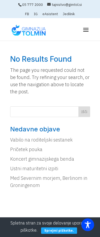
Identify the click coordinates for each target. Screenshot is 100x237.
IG (36, 14)
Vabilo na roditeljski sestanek (41, 140)
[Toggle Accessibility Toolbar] (88, 225)
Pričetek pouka (26, 149)
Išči (84, 111)
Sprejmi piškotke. (59, 230)
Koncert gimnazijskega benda (42, 159)
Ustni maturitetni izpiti (34, 168)
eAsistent (50, 14)
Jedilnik (69, 14)
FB (27, 14)
